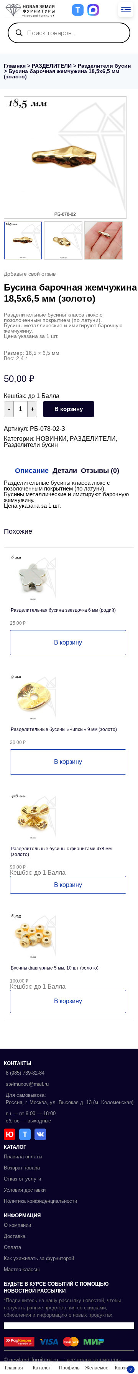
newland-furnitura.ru (33, 1359)
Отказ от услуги (22, 1179)
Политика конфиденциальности (40, 1201)
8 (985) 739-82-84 (25, 1073)
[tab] (32, 470)
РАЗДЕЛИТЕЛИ (52, 66)
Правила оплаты (23, 1157)
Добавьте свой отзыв (30, 274)
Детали (65, 470)
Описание (32, 470)
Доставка (14, 1236)
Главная (15, 66)
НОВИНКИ (51, 438)
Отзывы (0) (100, 470)
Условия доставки (25, 1190)
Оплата (12, 1247)
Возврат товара (22, 1168)
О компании (17, 1225)
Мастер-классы (21, 1269)
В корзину (68, 409)
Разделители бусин (104, 66)
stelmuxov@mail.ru (27, 1084)
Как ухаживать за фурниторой (39, 1258)
